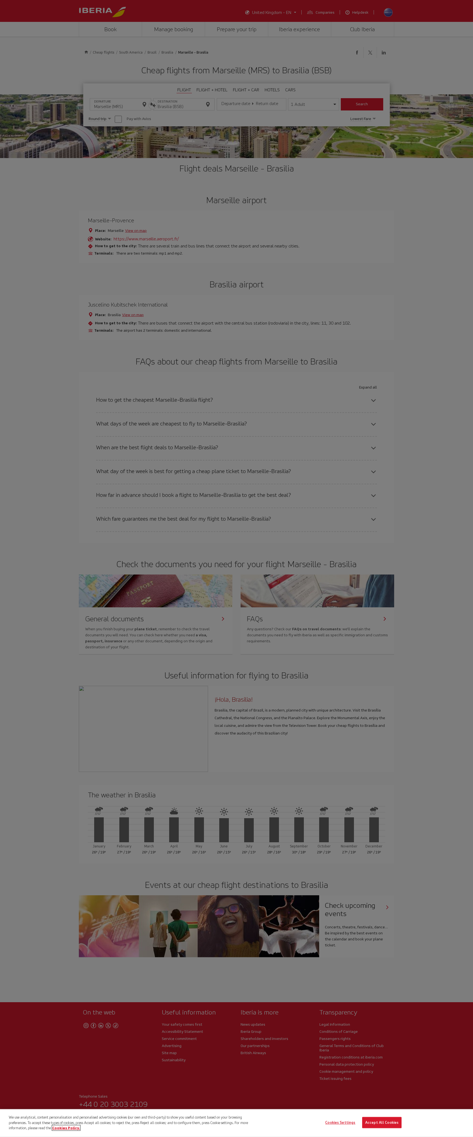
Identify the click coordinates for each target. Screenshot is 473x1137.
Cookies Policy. (66, 1128)
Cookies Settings (340, 1122)
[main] (236, 1123)
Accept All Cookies (382, 1122)
